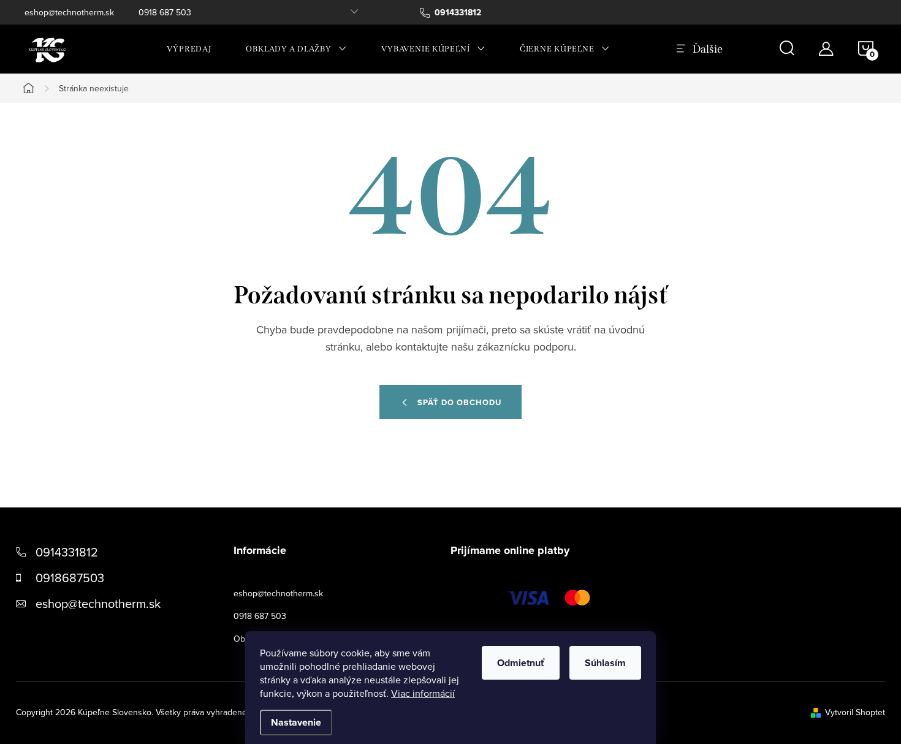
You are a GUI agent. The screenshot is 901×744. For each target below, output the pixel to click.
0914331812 (67, 552)
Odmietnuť (520, 663)
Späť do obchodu (459, 402)
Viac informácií (423, 693)
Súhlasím (605, 663)
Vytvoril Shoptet (855, 712)
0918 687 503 (165, 12)
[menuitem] (189, 49)
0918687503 (70, 577)
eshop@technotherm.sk (69, 12)
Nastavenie (296, 722)
